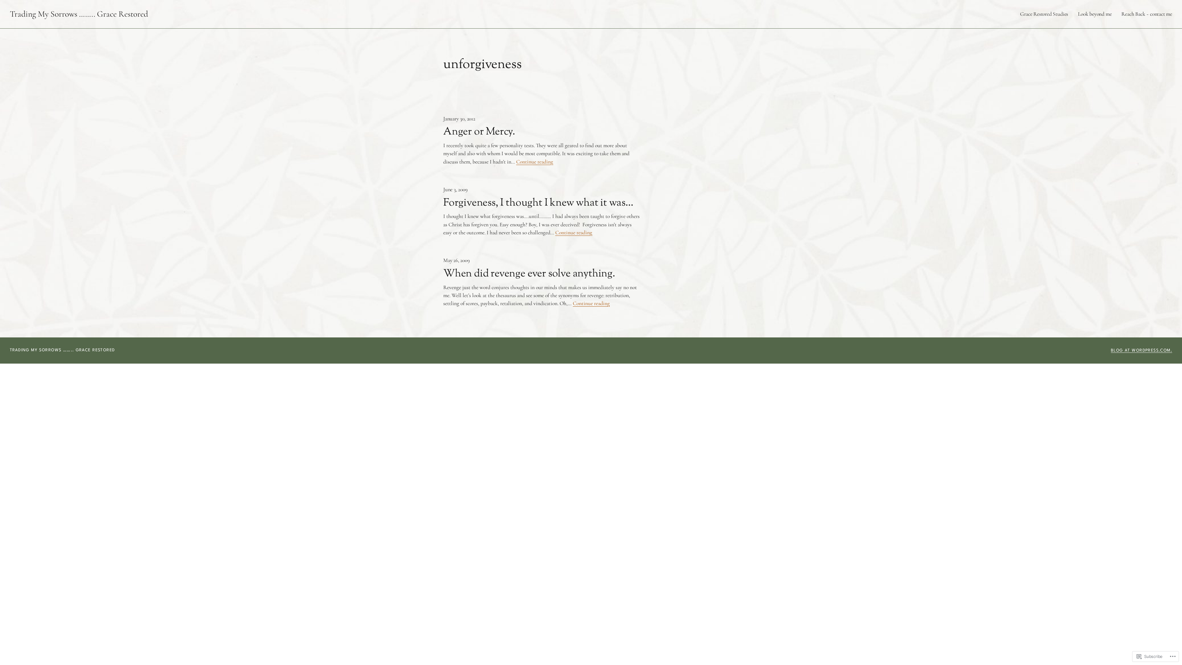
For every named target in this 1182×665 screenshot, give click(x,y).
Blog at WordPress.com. (1141, 351)
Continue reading (534, 162)
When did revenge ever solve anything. (529, 274)
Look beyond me (1095, 14)
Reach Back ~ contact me (1146, 14)
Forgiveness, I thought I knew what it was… (538, 203)
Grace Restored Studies (1044, 14)
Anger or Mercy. (479, 132)
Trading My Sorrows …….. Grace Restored (79, 14)
